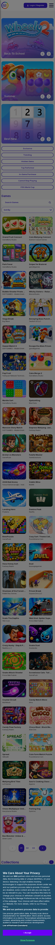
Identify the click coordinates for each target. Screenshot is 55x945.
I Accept (27, 933)
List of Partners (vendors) (15, 925)
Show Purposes (27, 940)
